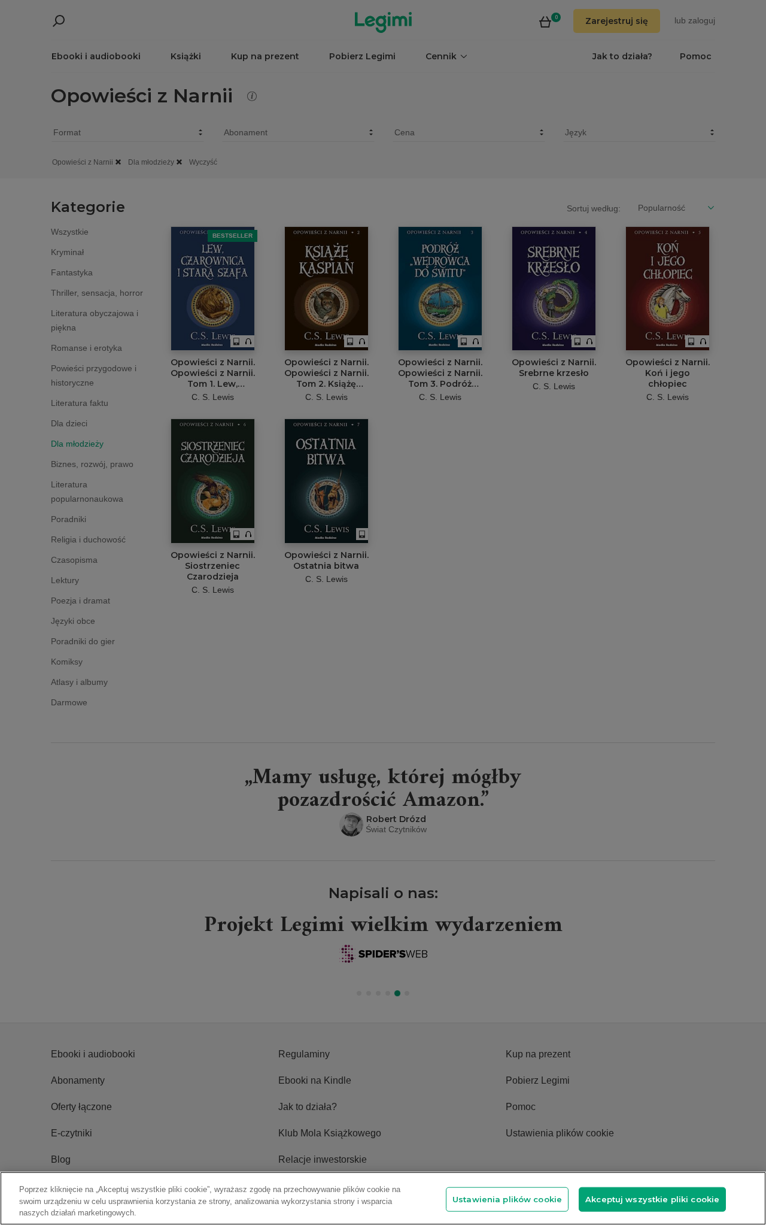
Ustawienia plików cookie (507, 1198)
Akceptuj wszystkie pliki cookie (652, 1198)
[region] (383, 1198)
